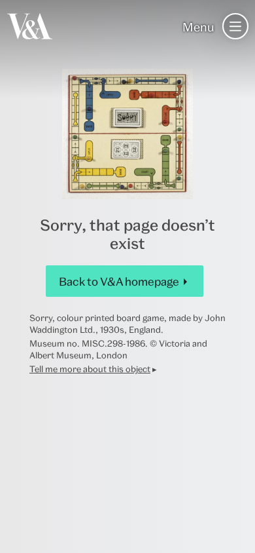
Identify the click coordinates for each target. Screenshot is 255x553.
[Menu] (235, 26)
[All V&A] (30, 26)
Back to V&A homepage (119, 281)
